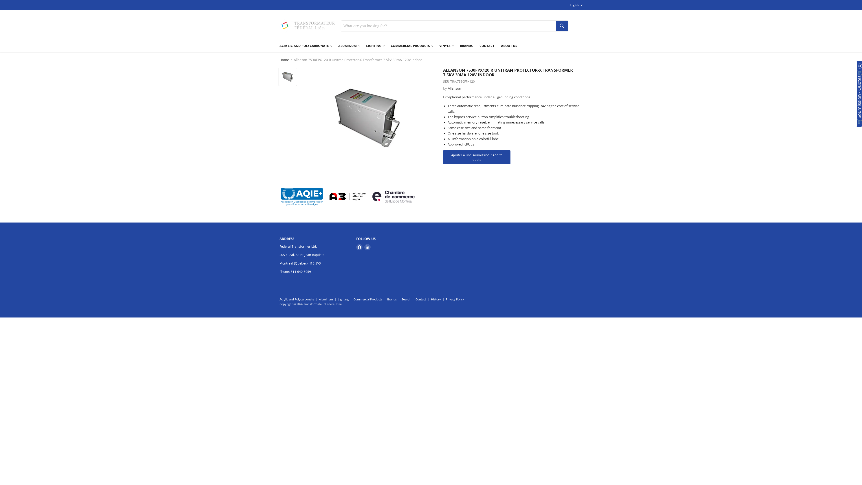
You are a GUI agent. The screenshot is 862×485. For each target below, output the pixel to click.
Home (284, 60)
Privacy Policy (455, 299)
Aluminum (348, 46)
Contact (486, 46)
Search (406, 299)
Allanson (454, 88)
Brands (466, 46)
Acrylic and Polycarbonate (304, 46)
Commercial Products (411, 46)
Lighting (374, 46)
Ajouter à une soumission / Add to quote (476, 157)
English (574, 5)
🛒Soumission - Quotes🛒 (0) (859, 94)
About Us (509, 46)
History (436, 299)
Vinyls (445, 46)
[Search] (562, 26)
